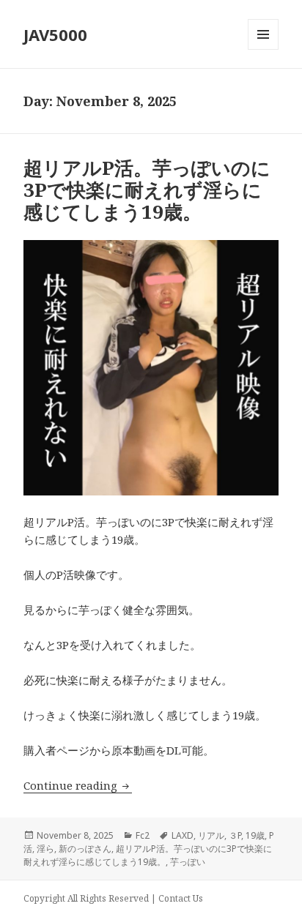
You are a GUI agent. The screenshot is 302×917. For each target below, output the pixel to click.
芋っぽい (187, 862)
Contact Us (180, 898)
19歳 (255, 835)
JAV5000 (55, 34)
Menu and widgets (263, 49)
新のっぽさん (85, 848)
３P (235, 835)
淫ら (45, 848)
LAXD (183, 835)
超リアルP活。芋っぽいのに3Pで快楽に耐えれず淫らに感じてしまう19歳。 (146, 189)
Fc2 (143, 835)
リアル (211, 835)
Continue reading (77, 785)
